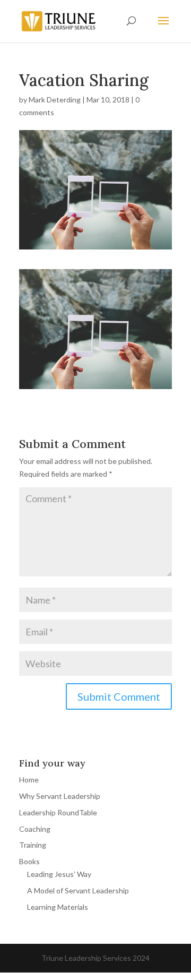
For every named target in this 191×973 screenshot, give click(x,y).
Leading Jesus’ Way (59, 874)
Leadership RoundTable (58, 812)
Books (29, 861)
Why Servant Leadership (59, 795)
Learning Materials (57, 906)
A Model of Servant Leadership (78, 890)
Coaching (34, 828)
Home (29, 779)
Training (32, 844)
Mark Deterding (55, 99)
